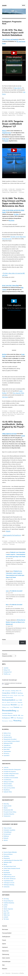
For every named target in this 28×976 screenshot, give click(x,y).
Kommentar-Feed (7, 672)
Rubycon (4, 130)
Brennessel (5, 929)
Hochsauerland (9, 697)
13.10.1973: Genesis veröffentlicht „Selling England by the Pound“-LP (13, 425)
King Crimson (10, 414)
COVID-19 (14, 693)
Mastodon (4, 968)
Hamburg (4, 697)
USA (17, 412)
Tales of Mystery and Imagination (10, 39)
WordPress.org (7, 674)
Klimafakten (6, 856)
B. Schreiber (4, 112)
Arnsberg (13, 690)
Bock (7, 604)
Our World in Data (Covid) (10, 866)
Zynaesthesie (6, 755)
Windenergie (11, 720)
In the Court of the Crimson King (10, 285)
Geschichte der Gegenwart (10, 771)
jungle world (6, 913)
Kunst (3, 113)
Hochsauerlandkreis (8, 700)
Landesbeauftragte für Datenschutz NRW (13, 860)
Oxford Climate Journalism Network (12, 868)
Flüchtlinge (11, 695)
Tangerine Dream (6, 132)
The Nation (6, 919)
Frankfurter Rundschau (9, 902)
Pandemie (16, 707)
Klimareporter (7, 858)
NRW (22, 704)
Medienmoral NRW (8, 743)
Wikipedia (8, 531)
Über (3, 965)
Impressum (5, 947)
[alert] (14, 684)
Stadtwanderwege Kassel (9, 876)
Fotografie (15, 695)
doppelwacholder (7, 806)
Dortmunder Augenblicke (9, 830)
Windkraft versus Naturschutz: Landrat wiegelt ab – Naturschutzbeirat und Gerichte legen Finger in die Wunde (15, 554)
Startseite (4, 926)
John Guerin (5, 397)
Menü (23, 5)
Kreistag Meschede (6, 704)
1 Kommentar (21, 192)
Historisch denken (8, 783)
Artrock (16, 113)
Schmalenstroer (7, 816)
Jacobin (5, 907)
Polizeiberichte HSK (8, 810)
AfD (3, 690)
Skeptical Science (8, 874)
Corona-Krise (6, 693)
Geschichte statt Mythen (9, 775)
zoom (4, 5)
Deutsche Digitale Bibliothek (10, 852)
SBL (19, 715)
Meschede (14, 705)
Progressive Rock (11, 115)
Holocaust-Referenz (8, 785)
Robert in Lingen (7, 747)
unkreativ (6, 840)
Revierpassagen (7, 834)
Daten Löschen (6, 958)
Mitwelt (5, 864)
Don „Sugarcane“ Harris (18, 393)
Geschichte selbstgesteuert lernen (11, 773)
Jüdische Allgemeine (8, 909)
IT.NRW (20, 700)
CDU (20, 690)
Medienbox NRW (8, 862)
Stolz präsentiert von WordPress (18, 973)
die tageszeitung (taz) (8, 900)
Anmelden (6, 668)
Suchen (4, 639)
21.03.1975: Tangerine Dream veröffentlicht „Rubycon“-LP (12, 124)
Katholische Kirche (14, 702)
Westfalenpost (20, 718)
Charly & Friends (7, 828)
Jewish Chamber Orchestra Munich (12, 741)
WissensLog (6, 753)
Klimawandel (20, 702)
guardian (6, 905)
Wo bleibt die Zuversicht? (16, 591)
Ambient (10, 190)
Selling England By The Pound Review (12, 535)
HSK (17, 700)
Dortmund (4, 695)
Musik (6, 113)
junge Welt (6, 911)
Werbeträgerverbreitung (9, 884)
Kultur (23, 112)
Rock (9, 415)
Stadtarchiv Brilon (8, 792)
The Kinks (16, 214)
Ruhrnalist (6, 838)
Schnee (22, 715)
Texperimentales (7, 751)
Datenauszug (5, 954)
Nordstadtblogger (7, 832)
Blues (20, 412)
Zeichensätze (6, 886)
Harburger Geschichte (9, 781)
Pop (15, 414)
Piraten (21, 707)
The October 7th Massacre (10, 878)
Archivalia (6, 767)
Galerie (4, 943)
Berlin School (5, 139)
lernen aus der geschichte (9, 787)
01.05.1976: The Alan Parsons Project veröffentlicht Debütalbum (13, 32)
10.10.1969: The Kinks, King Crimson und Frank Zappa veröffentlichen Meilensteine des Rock (14, 202)
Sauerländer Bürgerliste (7, 713)
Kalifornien (4, 412)
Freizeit (4, 940)
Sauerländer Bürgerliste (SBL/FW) (9, 715)
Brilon (17, 690)
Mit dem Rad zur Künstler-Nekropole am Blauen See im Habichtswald (15, 622)
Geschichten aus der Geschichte (11, 777)
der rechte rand (7, 735)
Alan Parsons (12, 113)
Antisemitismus (7, 690)
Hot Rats (4, 354)
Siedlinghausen (6, 718)
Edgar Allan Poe (18, 88)
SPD (12, 718)
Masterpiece (4, 115)
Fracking (19, 695)
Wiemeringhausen (5, 720)
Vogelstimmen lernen (8, 880)
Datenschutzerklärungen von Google (14, 62)
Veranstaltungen (6, 961)
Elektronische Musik (17, 190)
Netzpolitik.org (7, 745)
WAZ (15, 718)
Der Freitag (6, 898)
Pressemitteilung (9, 710)
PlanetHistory (7, 789)
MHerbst (6, 808)
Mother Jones (7, 915)
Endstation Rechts (8, 737)
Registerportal (7, 872)
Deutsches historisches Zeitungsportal (12, 769)
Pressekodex (6, 870)
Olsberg (4, 707)
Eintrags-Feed (7, 670)
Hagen (22, 695)
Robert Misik (6, 749)
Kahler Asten (4, 702)
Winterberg (17, 720)
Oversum (11, 707)
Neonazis (18, 704)
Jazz (6, 414)
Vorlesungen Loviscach (9, 882)
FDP (8, 695)
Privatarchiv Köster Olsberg (10, 812)
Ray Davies (11, 220)
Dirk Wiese (20, 693)
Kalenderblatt (18, 112)
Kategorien (4, 654)
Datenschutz (5, 951)
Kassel (8, 702)
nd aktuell (6, 917)
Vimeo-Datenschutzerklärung (14, 310)
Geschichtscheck (7, 779)
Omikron (7, 707)
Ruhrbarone (6, 836)
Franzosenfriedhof (6, 933)
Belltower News (7, 733)
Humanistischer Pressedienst (10, 739)
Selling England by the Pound (9, 433)
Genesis (23, 435)
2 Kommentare (20, 115)
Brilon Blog (6, 804)
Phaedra (6, 141)
